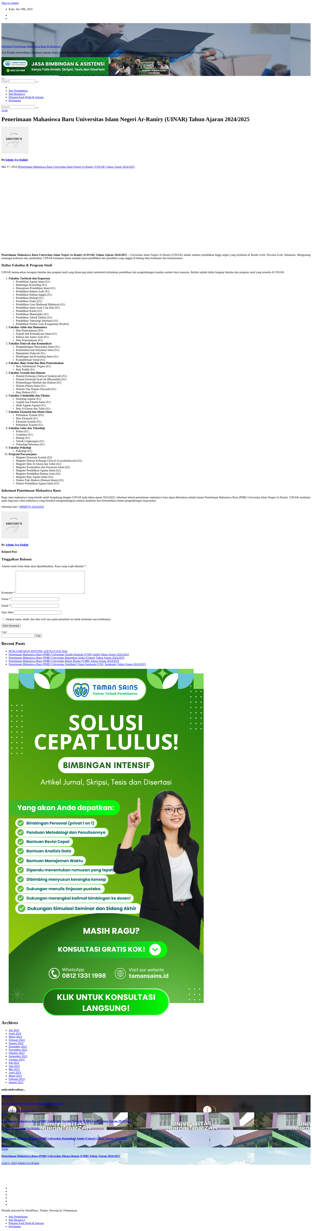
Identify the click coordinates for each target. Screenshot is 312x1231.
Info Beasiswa (17, 93)
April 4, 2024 (9, 1128)
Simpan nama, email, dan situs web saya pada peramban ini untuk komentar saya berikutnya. (58, 619)
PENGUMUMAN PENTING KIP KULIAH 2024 (38, 651)
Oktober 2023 (17, 1053)
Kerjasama (15, 100)
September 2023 (18, 1056)
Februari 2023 (17, 1079)
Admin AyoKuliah (25, 1110)
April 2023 (15, 1072)
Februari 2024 (17, 1040)
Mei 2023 (14, 1069)
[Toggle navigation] (2, 78)
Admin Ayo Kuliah (16, 159)
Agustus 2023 (17, 1059)
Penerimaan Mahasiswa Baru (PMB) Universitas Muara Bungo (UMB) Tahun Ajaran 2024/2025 (64, 661)
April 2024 (15, 1033)
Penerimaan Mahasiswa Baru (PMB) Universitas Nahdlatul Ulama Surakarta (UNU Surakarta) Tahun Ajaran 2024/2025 (77, 664)
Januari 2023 (16, 1082)
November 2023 (18, 1049)
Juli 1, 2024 (8, 1110)
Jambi (4, 1113)
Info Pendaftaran (18, 90)
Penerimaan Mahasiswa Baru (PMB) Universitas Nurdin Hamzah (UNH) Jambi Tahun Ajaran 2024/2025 (69, 654)
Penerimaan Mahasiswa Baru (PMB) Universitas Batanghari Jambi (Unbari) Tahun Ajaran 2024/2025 (66, 657)
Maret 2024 (15, 1036)
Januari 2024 (16, 1043)
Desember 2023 (18, 1046)
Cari (3, 632)
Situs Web (7, 612)
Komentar (8, 592)
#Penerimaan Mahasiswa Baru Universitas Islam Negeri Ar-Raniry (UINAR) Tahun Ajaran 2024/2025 (76, 166)
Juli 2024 (14, 1030)
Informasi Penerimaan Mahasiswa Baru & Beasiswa (31, 46)
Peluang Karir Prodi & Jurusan (26, 97)
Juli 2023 (14, 1062)
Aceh (4, 110)
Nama (5, 598)
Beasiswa (6, 1096)
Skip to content (10, 3)
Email (5, 605)
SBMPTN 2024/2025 (31, 506)
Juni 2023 (14, 1066)
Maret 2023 (15, 1075)
